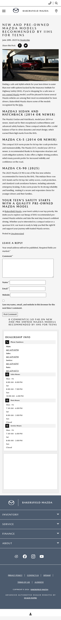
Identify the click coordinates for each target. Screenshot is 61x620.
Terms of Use (24, 582)
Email (5, 288)
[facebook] (24, 556)
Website (6, 295)
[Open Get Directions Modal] (56, 10)
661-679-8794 (12, 350)
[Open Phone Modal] (50, 3)
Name (5, 282)
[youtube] (41, 556)
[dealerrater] (16, 556)
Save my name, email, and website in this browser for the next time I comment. (28, 306)
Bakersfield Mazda (13, 211)
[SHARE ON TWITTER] (26, 45)
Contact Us (33, 575)
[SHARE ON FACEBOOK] (20, 45)
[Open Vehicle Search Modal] (57, 3)
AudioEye (39, 582)
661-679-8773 (12, 371)
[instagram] (33, 556)
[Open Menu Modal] (4, 10)
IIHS (21, 105)
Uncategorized (17, 233)
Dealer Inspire (30, 598)
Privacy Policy (15, 575)
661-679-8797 (12, 364)
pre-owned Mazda (10, 94)
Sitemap (47, 575)
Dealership (25, 40)
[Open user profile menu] (30, 614)
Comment (7, 256)
